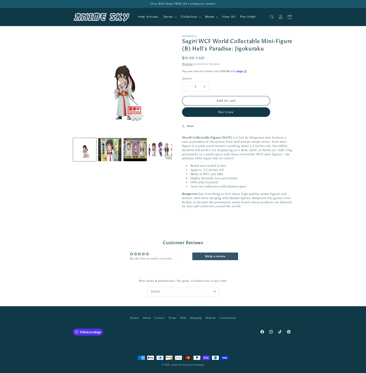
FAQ (183, 317)
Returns (211, 317)
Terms (172, 317)
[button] (169, 17)
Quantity (187, 78)
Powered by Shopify (193, 365)
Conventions (227, 317)
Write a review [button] (215, 256)
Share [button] (190, 126)
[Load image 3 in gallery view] (135, 149)
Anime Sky (176, 365)
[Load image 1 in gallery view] (84, 149)
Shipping (187, 64)
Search (134, 317)
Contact (160, 317)
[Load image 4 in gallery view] (160, 149)
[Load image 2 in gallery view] (109, 149)
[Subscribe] (214, 291)
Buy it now (226, 112)
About (147, 317)
